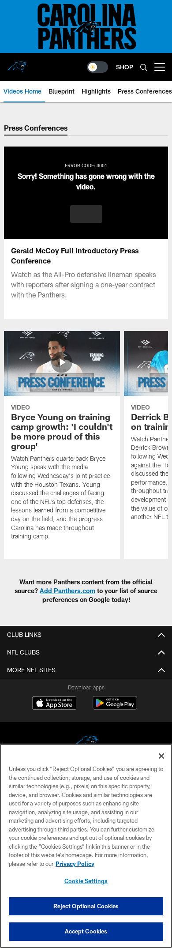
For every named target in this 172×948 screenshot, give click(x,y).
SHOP (124, 67)
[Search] (143, 67)
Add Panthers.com (67, 590)
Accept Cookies (86, 931)
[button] (86, 214)
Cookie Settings (86, 880)
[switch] (97, 67)
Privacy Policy (75, 863)
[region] (86, 846)
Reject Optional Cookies (86, 906)
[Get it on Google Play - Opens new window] (115, 707)
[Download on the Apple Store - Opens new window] (54, 703)
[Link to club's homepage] (17, 63)
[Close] (161, 756)
